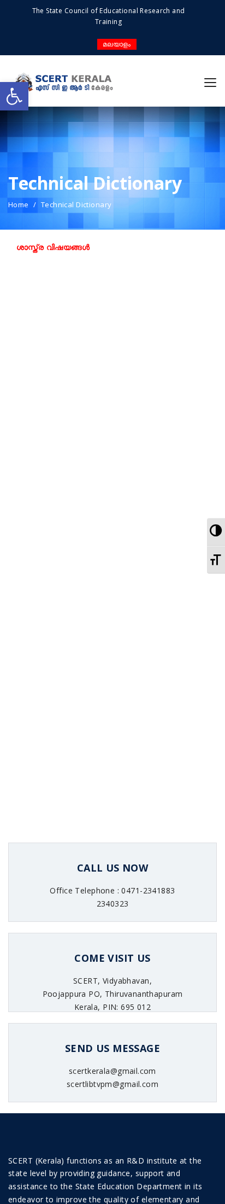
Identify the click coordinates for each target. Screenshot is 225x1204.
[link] (14, 96)
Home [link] (18, 204)
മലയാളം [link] (117, 44)
